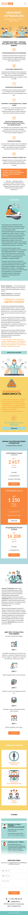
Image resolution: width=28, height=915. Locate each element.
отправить (14, 892)
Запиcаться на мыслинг (14, 352)
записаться (14, 733)
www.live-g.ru (22, 675)
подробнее (14, 428)
